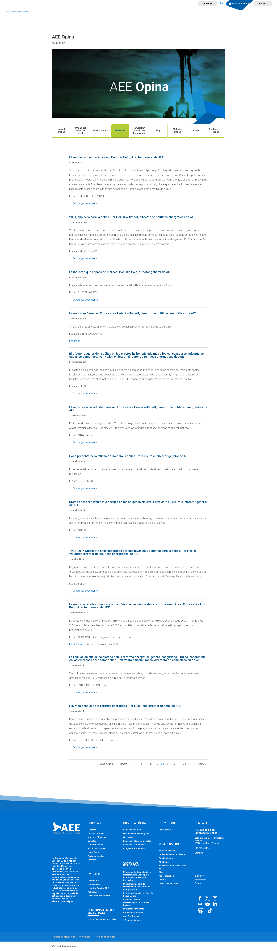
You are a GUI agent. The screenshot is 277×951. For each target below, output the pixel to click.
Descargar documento (85, 203)
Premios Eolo (94, 884)
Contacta (263, 3)
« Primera (122, 764)
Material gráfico (177, 130)
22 (174, 764)
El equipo (92, 830)
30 (184, 764)
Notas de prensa (61, 130)
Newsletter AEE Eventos (99, 895)
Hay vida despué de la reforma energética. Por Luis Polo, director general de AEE (125, 706)
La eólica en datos (132, 830)
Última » (202, 764)
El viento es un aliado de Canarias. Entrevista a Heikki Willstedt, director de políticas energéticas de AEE (138, 408)
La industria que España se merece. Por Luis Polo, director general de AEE (120, 272)
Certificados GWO (131, 916)
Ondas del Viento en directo (80, 131)
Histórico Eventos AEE (98, 888)
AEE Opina (120, 130)
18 (151, 764)
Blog (158, 130)
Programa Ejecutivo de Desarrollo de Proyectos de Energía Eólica (136, 887)
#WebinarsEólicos (132, 920)
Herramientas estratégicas (136, 833)
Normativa (128, 837)
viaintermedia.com (67, 946)
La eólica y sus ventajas (134, 844)
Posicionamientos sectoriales (102, 919)
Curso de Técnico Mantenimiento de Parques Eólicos (136, 902)
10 (140, 764)
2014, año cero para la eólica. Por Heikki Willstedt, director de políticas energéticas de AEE (132, 217)
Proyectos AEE (166, 830)
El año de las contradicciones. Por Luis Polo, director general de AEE (116, 157)
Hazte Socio (93, 852)
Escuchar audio (78, 644)
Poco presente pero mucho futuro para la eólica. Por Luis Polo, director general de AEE (129, 456)
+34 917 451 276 (202, 848)
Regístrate (208, 3)
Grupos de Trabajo (96, 848)
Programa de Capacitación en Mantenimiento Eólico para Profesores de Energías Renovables (137, 876)
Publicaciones (100, 130)
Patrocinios (93, 892)
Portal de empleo (96, 856)
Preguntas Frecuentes (134, 848)
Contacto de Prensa (215, 130)
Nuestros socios (95, 844)
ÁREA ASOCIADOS (240, 4)
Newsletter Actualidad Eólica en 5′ (139, 131)
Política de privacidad (63, 936)
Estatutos (92, 841)
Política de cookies (105, 936)
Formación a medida (133, 912)
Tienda (198, 883)
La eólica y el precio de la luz (137, 841)
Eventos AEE (93, 880)
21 (168, 764)
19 (156, 764)
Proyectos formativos (133, 909)
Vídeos (196, 130)
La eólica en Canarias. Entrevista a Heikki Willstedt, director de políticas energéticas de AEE (133, 313)
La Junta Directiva (96, 833)
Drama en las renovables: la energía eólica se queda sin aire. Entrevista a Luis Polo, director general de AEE (138, 503)
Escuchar (74, 340)
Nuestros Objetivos (97, 837)
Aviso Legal (85, 936)
